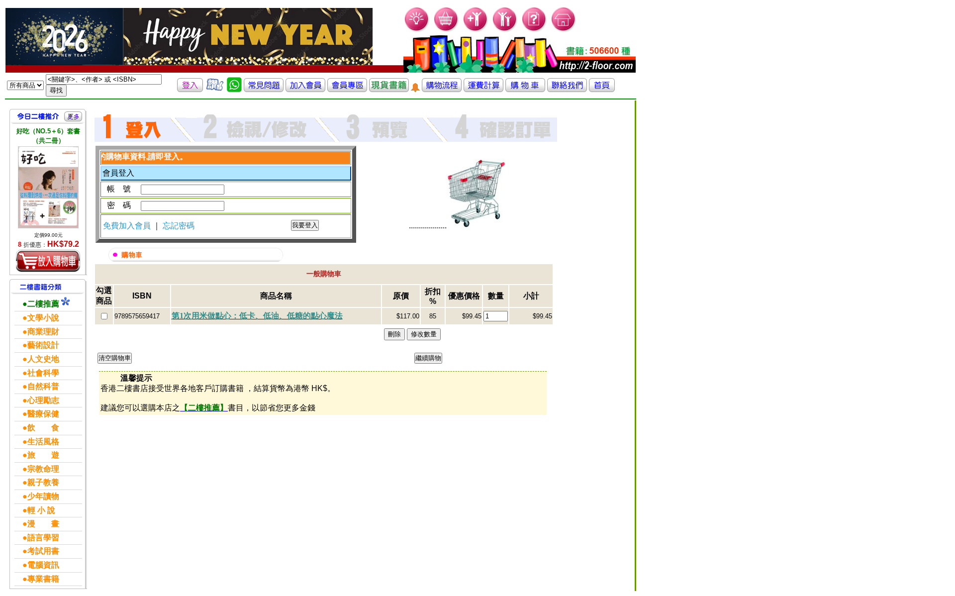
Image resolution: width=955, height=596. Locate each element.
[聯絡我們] (567, 89)
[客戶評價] (215, 89)
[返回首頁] (602, 89)
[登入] (190, 89)
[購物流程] (442, 89)
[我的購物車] (446, 30)
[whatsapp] (234, 89)
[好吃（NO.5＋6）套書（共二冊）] (48, 187)
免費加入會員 (128, 225)
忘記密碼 (178, 225)
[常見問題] (534, 30)
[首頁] (563, 30)
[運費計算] (483, 89)
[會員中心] (505, 30)
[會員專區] (347, 89)
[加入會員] (475, 30)
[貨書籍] (389, 89)
